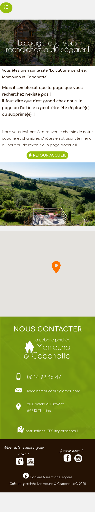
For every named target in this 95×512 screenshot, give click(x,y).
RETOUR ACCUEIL (49, 155)
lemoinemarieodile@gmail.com (53, 391)
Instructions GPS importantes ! (51, 431)
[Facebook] (67, 460)
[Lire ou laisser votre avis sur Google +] (19, 463)
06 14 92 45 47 (44, 377)
